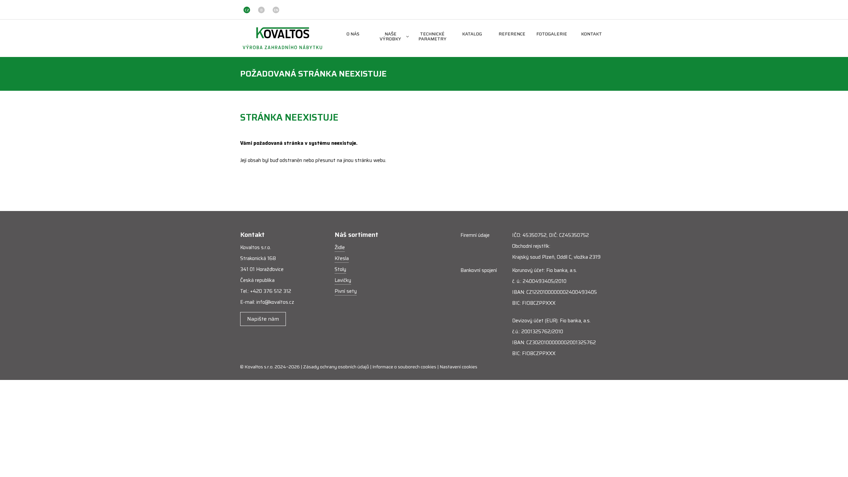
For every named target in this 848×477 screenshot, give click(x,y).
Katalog (472, 34)
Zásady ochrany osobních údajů (336, 366)
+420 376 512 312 (270, 291)
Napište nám (263, 319)
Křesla (342, 258)
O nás (352, 34)
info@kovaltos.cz (275, 302)
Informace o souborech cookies (404, 366)
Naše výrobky (390, 37)
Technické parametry (432, 37)
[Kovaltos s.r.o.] (282, 38)
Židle (340, 247)
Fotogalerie (551, 34)
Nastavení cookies (458, 366)
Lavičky (343, 280)
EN (276, 10)
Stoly (340, 269)
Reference (512, 34)
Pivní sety (346, 291)
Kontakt (591, 34)
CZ (247, 10)
